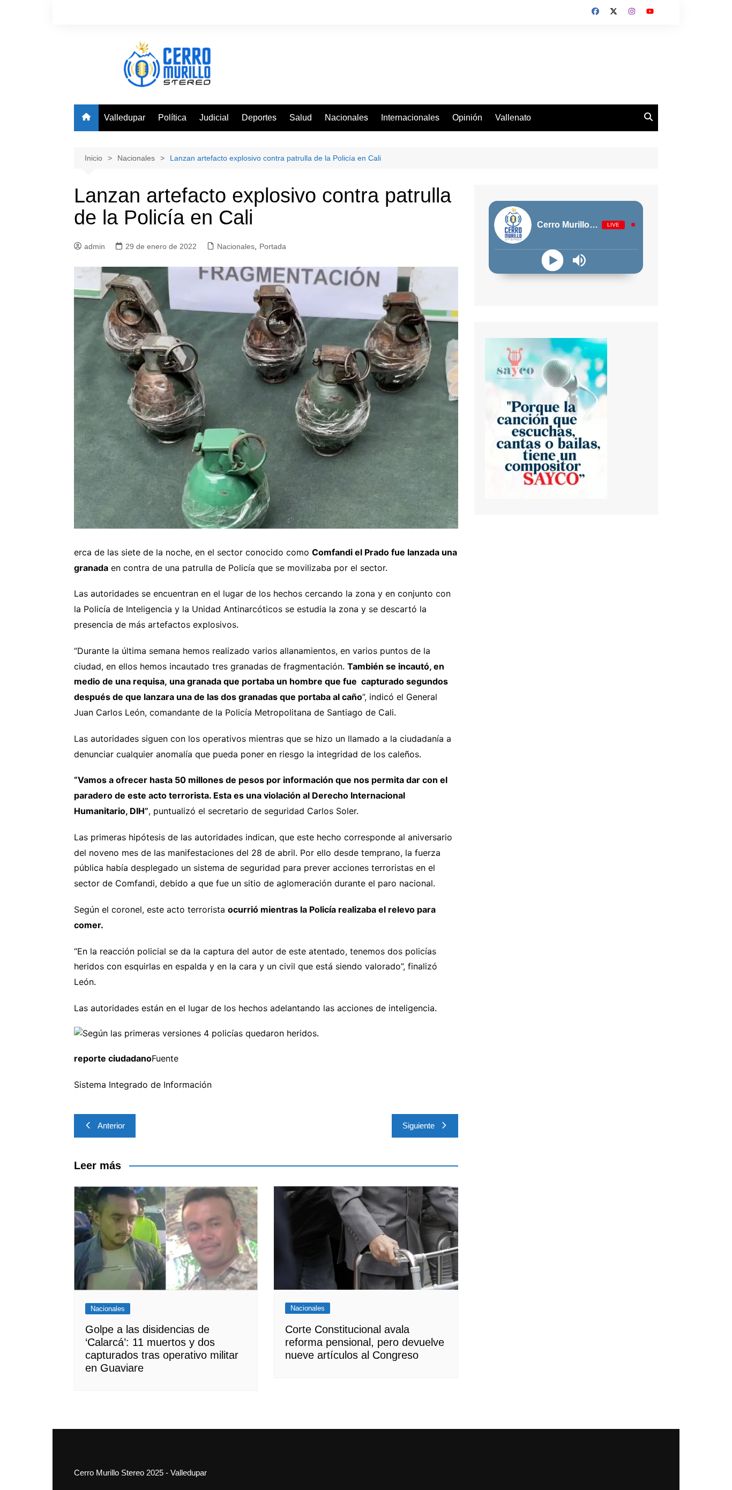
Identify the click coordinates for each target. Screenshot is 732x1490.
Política (172, 117)
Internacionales (410, 117)
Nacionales (346, 117)
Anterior (111, 1125)
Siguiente (418, 1125)
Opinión (467, 117)
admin (94, 246)
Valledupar (124, 117)
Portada (272, 246)
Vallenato (513, 117)
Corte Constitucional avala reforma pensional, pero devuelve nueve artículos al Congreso (364, 1342)
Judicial (214, 117)
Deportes (259, 117)
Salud (300, 117)
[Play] (552, 260)
